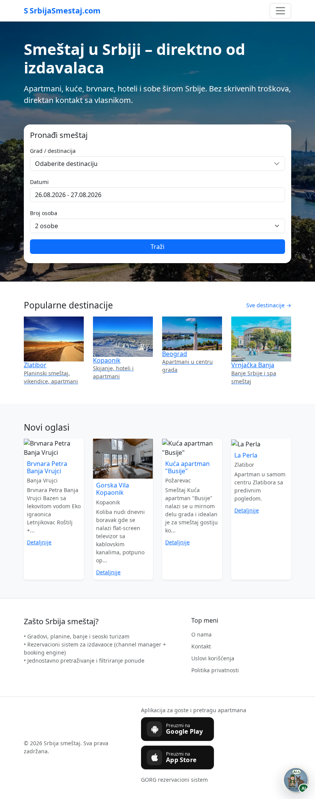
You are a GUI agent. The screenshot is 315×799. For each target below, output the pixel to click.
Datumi (39, 182)
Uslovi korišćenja (212, 658)
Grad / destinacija (53, 150)
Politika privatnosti (215, 670)
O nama (201, 634)
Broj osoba (43, 213)
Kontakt (201, 646)
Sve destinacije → (268, 305)
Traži (157, 246)
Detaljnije (39, 542)
